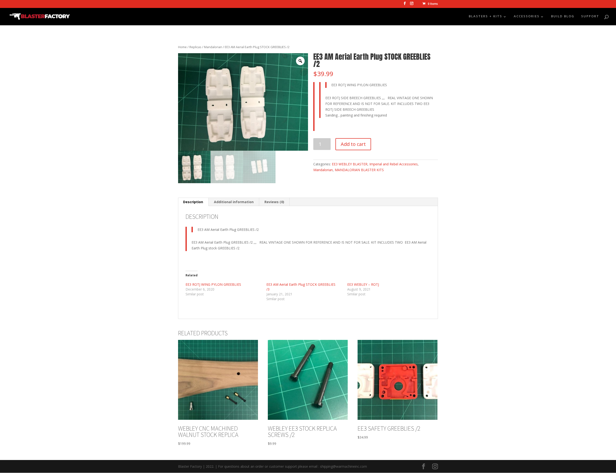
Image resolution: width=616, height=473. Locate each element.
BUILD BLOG (562, 17)
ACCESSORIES (526, 17)
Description (193, 202)
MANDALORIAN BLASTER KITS (359, 170)
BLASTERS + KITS (485, 17)
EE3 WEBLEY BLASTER (349, 164)
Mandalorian (213, 47)
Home (182, 47)
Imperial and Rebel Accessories (393, 164)
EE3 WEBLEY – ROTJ (363, 284)
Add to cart (353, 144)
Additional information (234, 202)
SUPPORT (590, 17)
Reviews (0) (274, 202)
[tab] (193, 202)
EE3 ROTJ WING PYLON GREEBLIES (213, 284)
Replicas (195, 47)
